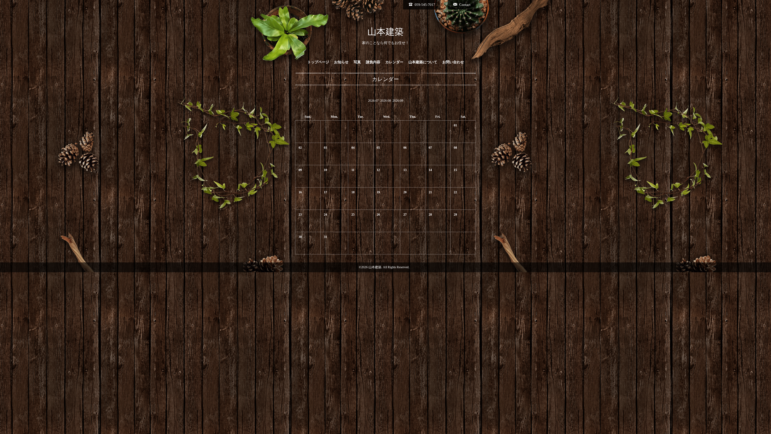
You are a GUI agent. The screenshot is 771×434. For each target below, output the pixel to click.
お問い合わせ (453, 62)
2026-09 (398, 100)
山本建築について (422, 62)
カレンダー (394, 62)
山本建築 (385, 32)
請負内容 (373, 62)
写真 (357, 62)
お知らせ (341, 62)
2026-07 (373, 100)
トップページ (318, 62)
